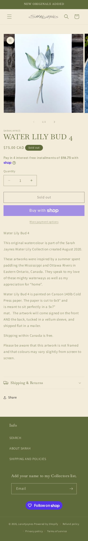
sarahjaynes (26, 524)
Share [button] (12, 397)
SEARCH (15, 438)
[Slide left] (34, 122)
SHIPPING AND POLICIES (27, 459)
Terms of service (57, 531)
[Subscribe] (71, 488)
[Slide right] (54, 122)
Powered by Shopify (46, 524)
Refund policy (71, 524)
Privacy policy (34, 531)
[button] (9, 16)
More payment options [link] (44, 221)
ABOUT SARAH (20, 448)
